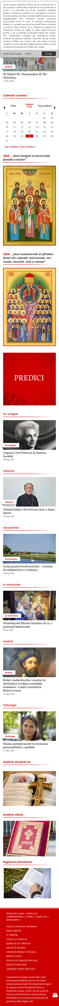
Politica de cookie (15, 913)
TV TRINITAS (12, 934)
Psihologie (10, 705)
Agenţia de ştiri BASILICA (18, 943)
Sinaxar (8, 66)
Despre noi (41, 916)
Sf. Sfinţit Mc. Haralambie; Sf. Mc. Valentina (25, 76)
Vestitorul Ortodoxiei (16, 939)
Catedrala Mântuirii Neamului (21, 951)
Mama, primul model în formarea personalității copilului (25, 745)
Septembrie (45, 106)
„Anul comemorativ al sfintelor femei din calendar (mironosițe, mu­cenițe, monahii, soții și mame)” (28, 257)
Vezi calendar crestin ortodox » (20, 146)
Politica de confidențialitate (21, 915)
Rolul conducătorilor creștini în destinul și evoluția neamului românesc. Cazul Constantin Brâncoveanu (24, 686)
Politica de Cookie (12, 53)
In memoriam (12, 584)
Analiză (8, 641)
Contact (30, 916)
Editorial (8, 471)
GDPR (28, 53)
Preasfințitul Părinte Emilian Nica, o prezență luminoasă (27, 625)
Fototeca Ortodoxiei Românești (21, 926)
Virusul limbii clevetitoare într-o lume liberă (29, 511)
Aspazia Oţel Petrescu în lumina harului (24, 454)
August (29, 106)
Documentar (11, 527)
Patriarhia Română (15, 947)
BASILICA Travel (13, 956)
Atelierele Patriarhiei (16, 964)
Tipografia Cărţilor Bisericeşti (20, 968)
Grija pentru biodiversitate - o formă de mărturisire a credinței (27, 568)
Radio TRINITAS (13, 930)
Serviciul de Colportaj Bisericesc (21, 960)
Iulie (13, 106)
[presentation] (3, 106)
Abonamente (12, 919)
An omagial (10, 414)
